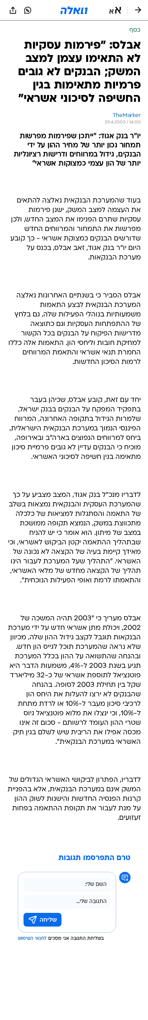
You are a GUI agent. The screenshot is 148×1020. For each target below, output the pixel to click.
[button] (115, 10)
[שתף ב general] (13, 10)
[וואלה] (74, 10)
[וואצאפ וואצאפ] (27, 10)
